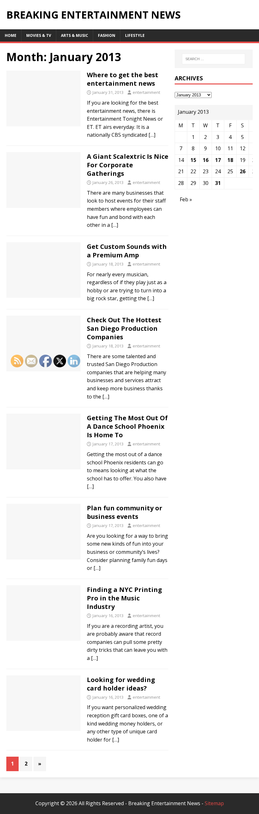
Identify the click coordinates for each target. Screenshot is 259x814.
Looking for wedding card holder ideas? (121, 683)
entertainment (146, 92)
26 (242, 171)
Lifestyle (135, 35)
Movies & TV (38, 35)
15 (193, 160)
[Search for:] (213, 59)
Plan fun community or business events (124, 512)
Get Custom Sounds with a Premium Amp (127, 250)
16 (205, 160)
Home (10, 35)
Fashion (106, 35)
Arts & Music (74, 35)
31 (218, 183)
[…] (151, 134)
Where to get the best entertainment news (122, 79)
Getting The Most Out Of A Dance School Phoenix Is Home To (127, 426)
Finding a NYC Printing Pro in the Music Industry (124, 598)
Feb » (186, 199)
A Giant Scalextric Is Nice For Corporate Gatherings (127, 165)
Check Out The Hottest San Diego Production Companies (124, 328)
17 (218, 160)
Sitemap (214, 803)
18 (230, 160)
